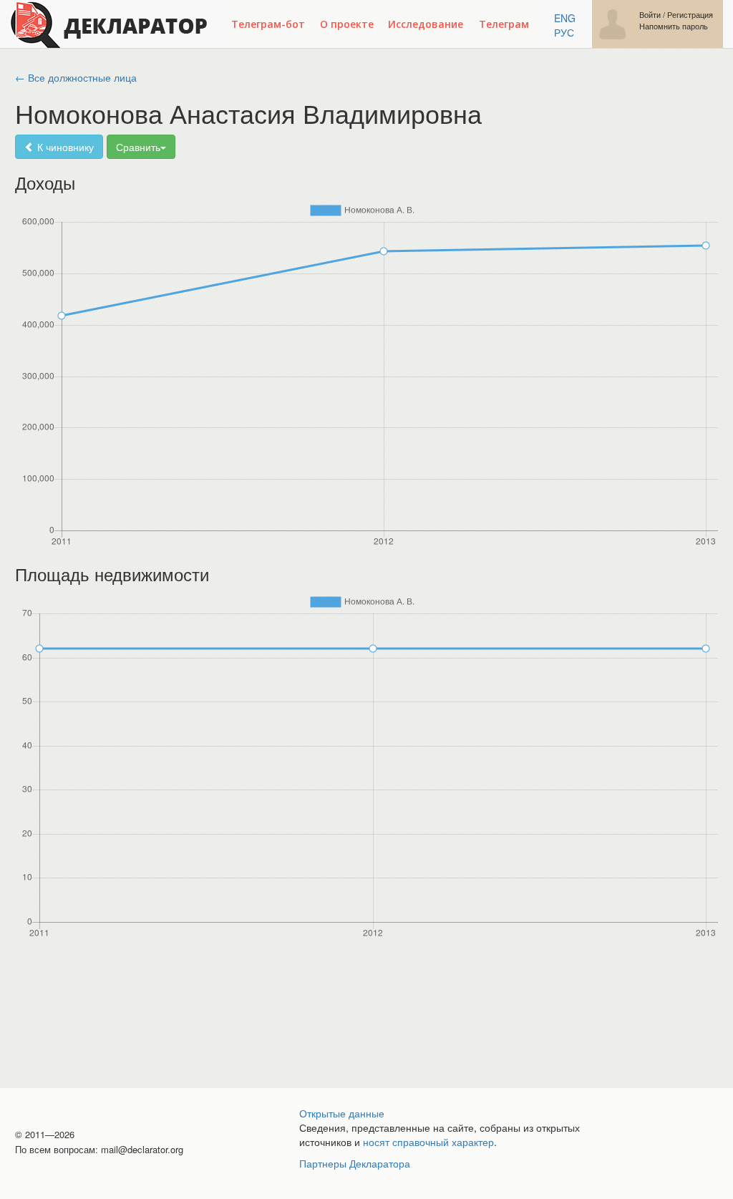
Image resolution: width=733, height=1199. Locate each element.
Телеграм (504, 24)
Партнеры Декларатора (354, 1163)
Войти (650, 14)
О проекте (347, 24)
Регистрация (690, 14)
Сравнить (138, 147)
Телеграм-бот (268, 24)
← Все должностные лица (76, 77)
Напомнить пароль (673, 26)
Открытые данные (341, 1113)
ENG (565, 18)
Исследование (425, 24)
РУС (564, 32)
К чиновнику (64, 147)
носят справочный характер (428, 1142)
